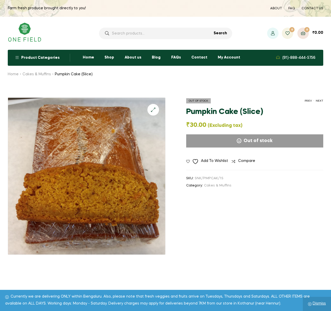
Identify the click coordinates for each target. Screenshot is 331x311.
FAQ (291, 8)
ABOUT (276, 8)
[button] (153, 110)
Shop (109, 57)
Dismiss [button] (319, 303)
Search (220, 33)
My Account (229, 57)
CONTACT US (312, 8)
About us (133, 57)
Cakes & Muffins (36, 74)
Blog (156, 57)
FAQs (176, 57)
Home (88, 57)
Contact (199, 57)
